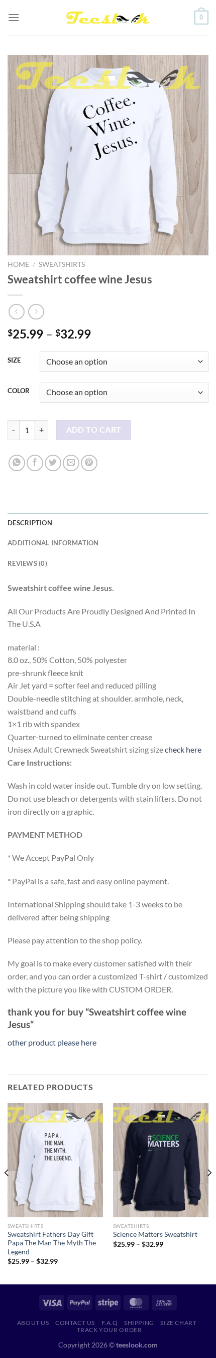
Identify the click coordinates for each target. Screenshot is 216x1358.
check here (183, 749)
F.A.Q (109, 1322)
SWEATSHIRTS (62, 264)
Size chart (178, 1322)
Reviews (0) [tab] (27, 563)
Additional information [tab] (53, 543)
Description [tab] (30, 523)
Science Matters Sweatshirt (155, 1234)
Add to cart (94, 429)
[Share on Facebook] (35, 463)
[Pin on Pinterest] (89, 463)
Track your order (109, 1329)
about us (33, 1322)
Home (18, 264)
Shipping (139, 1322)
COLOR (19, 391)
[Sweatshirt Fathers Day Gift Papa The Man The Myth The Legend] (55, 1160)
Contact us (75, 1322)
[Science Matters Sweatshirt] (160, 1160)
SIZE (14, 360)
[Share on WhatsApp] (17, 463)
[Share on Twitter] (53, 463)
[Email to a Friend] (71, 463)
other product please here (52, 1042)
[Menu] (14, 17)
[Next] (209, 1192)
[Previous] (7, 1192)
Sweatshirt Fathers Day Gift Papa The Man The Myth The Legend (52, 1243)
